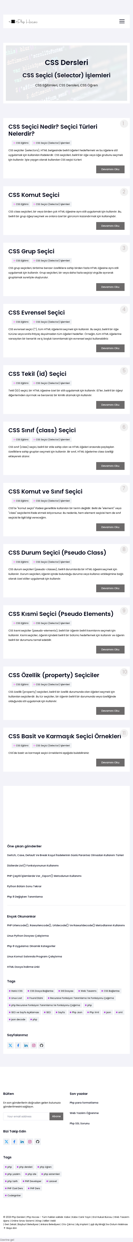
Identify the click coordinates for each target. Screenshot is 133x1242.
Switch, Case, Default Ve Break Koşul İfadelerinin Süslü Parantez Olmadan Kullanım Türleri (65, 855)
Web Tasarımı (88, 991)
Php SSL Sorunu (80, 1123)
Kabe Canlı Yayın (81, 1217)
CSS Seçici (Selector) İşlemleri (53, 143)
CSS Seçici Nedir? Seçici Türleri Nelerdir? (52, 130)
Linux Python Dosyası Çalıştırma (28, 936)
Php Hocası (33, 1217)
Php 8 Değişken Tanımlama (25, 897)
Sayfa (61, 1012)
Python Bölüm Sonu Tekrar (24, 886)
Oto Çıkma (68, 1224)
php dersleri (25, 1167)
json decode (18, 1019)
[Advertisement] (66, 812)
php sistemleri (52, 1174)
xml (120, 1012)
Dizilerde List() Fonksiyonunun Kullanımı (33, 865)
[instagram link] (33, 1045)
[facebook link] (18, 1045)
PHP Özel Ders (15, 1188)
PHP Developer (33, 1181)
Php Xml (94, 1012)
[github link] (41, 1045)
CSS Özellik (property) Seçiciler (53, 675)
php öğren (46, 1167)
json (108, 1012)
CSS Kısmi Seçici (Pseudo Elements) (61, 614)
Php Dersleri (19, 1217)
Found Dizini (36, 998)
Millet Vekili (50, 1220)
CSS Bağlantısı (112, 991)
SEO (48, 1012)
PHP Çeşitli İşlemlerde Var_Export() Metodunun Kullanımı (44, 876)
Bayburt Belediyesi (28, 1224)
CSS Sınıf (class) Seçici (42, 430)
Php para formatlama (84, 1103)
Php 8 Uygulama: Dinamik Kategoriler (31, 946)
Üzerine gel (7, 1240)
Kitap (39, 1220)
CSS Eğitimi (22, 143)
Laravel (53, 1181)
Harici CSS (17, 991)
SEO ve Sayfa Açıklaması (25, 1012)
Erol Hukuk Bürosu (103, 1217)
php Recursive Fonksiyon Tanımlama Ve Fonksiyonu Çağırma (45, 1005)
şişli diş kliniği (98, 1224)
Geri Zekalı (10, 1224)
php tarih (12, 1181)
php (89, 1005)
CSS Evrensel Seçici (36, 312)
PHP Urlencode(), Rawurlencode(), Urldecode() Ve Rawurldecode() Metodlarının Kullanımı (66, 925)
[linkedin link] (26, 1045)
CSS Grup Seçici (31, 251)
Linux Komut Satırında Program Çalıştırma (34, 956)
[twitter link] (10, 1045)
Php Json (77, 1012)
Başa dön (11, 1228)
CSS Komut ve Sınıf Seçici (45, 491)
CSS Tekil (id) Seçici (37, 374)
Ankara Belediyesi (50, 1224)
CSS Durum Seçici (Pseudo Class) (57, 552)
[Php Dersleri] (23, 21)
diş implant (82, 1224)
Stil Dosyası (67, 991)
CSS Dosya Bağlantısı (41, 991)
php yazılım (13, 1174)
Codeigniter (14, 1195)
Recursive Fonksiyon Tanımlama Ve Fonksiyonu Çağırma (82, 998)
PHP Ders (35, 1188)
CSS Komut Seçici (33, 195)
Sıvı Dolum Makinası (117, 1224)
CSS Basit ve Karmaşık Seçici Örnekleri (64, 736)
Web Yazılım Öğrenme (84, 1113)
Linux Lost (16, 998)
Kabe (67, 1217)
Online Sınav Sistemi (22, 1220)
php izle (32, 1174)
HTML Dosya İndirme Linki (23, 967)
